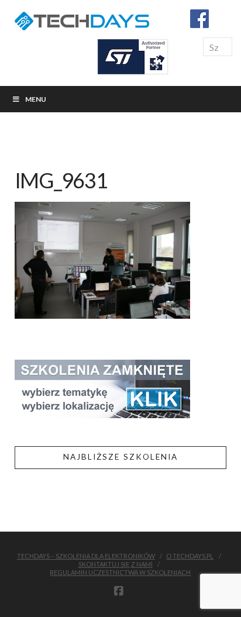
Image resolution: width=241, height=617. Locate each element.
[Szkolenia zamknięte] (102, 387)
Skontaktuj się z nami (115, 564)
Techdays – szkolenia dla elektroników (86, 556)
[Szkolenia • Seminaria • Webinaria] (82, 19)
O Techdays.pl (190, 556)
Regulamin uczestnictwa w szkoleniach (120, 572)
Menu (35, 99)
